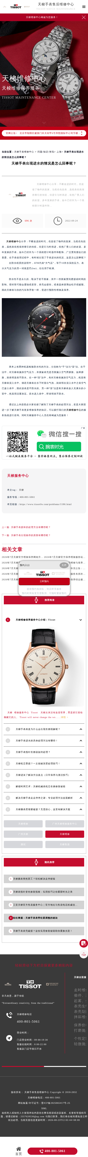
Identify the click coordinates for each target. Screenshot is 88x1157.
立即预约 (44, 581)
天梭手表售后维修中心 (56, 4)
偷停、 (80, 995)
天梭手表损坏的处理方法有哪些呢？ (31, 527)
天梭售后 (65, 844)
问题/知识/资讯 (45, 152)
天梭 (21, 490)
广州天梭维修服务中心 (64, 823)
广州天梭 (23, 834)
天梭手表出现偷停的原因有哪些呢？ (31, 535)
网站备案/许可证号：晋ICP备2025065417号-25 (44, 1103)
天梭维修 (23, 823)
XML (44, 1108)
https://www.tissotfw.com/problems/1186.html (46, 504)
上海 (59, 152)
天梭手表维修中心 (24, 152)
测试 (23, 844)
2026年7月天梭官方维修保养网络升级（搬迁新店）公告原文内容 (37, 557)
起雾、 (80, 1001)
